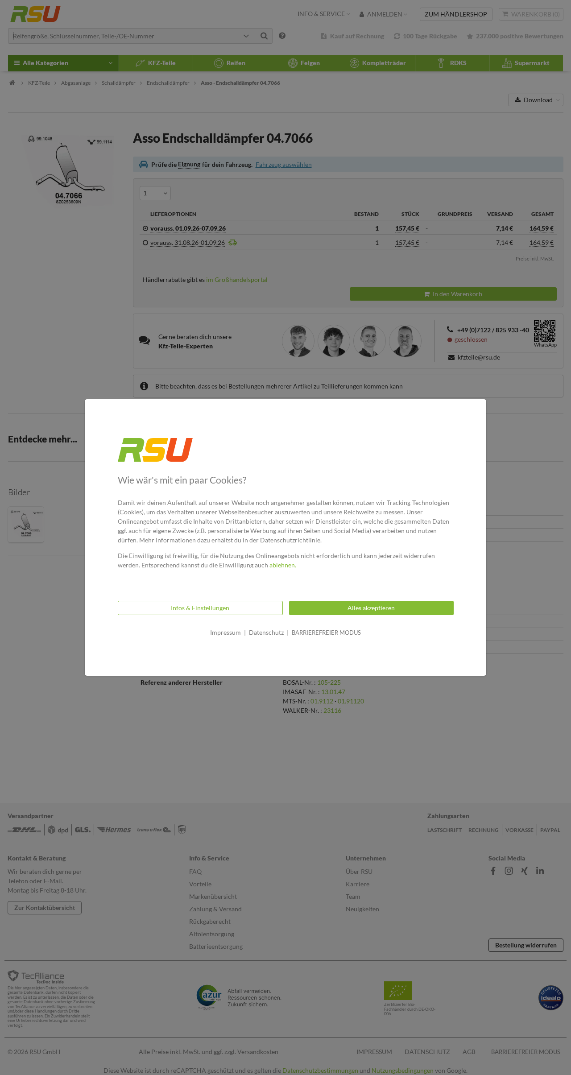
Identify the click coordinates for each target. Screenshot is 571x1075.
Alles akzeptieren (371, 608)
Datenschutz (266, 632)
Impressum (225, 632)
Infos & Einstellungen (200, 608)
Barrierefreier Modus (326, 632)
